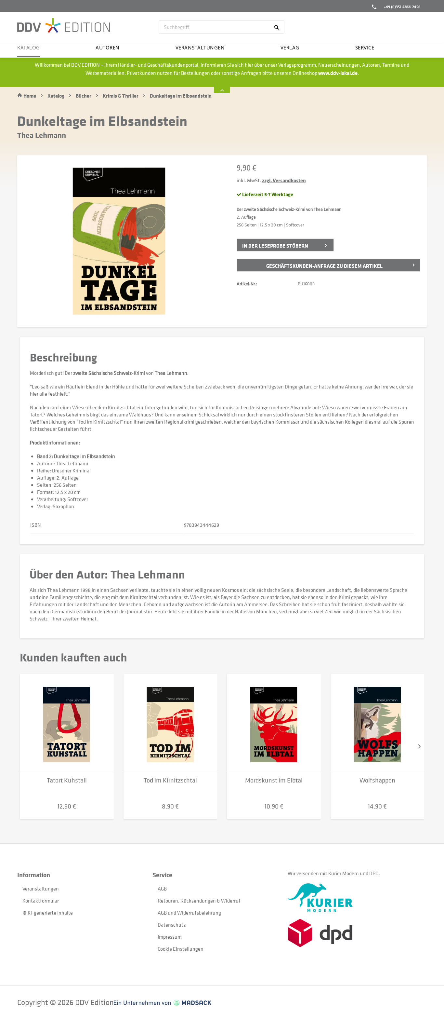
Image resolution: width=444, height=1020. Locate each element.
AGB (162, 888)
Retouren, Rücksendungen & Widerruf (199, 900)
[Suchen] (277, 27)
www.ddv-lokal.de (338, 72)
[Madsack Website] (162, 1002)
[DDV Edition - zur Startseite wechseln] (63, 26)
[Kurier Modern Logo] (355, 897)
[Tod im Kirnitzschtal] (170, 723)
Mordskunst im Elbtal (274, 780)
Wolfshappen (377, 780)
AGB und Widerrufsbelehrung (189, 912)
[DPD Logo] (355, 932)
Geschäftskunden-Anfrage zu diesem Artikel (324, 265)
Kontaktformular (40, 900)
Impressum (170, 936)
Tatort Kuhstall (67, 780)
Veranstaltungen (40, 888)
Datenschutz (172, 924)
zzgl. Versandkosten (284, 180)
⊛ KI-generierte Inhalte (47, 912)
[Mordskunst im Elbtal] (274, 723)
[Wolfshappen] (377, 723)
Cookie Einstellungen (180, 948)
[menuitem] (221, 27)
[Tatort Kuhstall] (67, 723)
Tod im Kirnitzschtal (170, 780)
